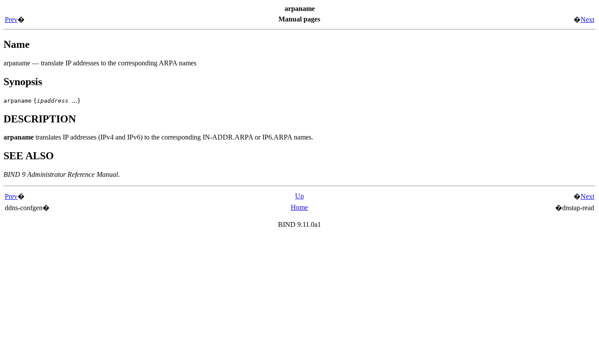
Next (587, 19)
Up (299, 196)
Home (299, 207)
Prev (11, 19)
